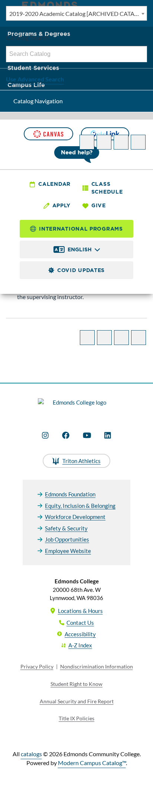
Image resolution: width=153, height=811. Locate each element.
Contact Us (80, 622)
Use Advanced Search (35, 79)
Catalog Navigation (38, 100)
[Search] (139, 54)
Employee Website (68, 550)
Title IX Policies (76, 718)
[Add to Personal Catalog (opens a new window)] (86, 142)
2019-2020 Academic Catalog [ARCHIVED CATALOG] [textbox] (78, 13)
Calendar (54, 184)
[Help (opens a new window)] (138, 142)
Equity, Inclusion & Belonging (80, 505)
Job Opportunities (67, 539)
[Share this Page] (104, 142)
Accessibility (80, 634)
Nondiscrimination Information (96, 666)
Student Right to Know (76, 684)
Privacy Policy (36, 666)
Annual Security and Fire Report (77, 701)
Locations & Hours (80, 610)
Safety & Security (66, 528)
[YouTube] (87, 435)
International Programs (81, 229)
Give (98, 205)
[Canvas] (48, 133)
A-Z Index (80, 645)
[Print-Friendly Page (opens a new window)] (121, 142)
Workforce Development (75, 516)
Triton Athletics (81, 461)
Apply (61, 205)
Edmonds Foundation (70, 494)
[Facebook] (65, 435)
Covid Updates (81, 270)
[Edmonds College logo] (76, 406)
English (80, 249)
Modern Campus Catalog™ (92, 762)
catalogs (31, 753)
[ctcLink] (105, 133)
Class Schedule (107, 188)
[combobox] (76, 13)
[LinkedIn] (107, 435)
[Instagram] (45, 435)
